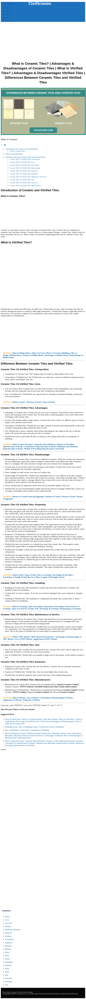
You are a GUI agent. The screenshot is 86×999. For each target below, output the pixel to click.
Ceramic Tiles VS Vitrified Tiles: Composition (25, 159)
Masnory (8, 946)
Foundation (9, 939)
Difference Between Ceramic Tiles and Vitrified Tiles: (26, 157)
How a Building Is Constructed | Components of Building (27, 730)
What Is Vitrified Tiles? (14, 154)
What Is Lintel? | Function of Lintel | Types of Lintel (33, 402)
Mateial (8, 949)
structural (8, 978)
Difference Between (12, 930)
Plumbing (8, 962)
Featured (8, 933)
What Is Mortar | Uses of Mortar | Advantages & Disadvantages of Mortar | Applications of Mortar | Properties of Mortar (38, 699)
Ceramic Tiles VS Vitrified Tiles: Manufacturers (25, 185)
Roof (7, 972)
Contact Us (15, 992)
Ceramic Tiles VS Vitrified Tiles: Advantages (24, 165)
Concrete (8, 923)
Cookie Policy (23, 992)
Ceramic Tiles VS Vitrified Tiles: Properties (24, 171)
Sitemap (30, 992)
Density (8, 926)
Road (7, 968)
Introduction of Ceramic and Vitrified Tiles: (22, 149)
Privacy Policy (7, 992)
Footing (8, 936)
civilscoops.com (22, 993)
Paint (7, 956)
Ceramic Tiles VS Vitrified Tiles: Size (22, 180)
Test (6, 985)
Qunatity (8, 965)
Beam (7, 917)
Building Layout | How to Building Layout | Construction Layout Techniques (34, 727)
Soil (6, 975)
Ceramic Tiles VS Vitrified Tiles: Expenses (24, 182)
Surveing (8, 981)
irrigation (8, 943)
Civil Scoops (8, 3)
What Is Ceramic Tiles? (17, 151)
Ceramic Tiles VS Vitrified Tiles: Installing (24, 174)
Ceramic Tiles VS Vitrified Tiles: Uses (22, 162)
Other (7, 952)
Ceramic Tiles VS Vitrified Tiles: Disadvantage (25, 168)
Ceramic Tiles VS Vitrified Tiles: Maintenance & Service (28, 177)
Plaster (7, 959)
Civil (7, 920)
